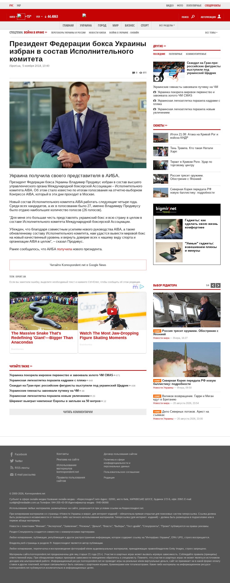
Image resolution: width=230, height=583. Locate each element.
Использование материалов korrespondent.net (68, 469)
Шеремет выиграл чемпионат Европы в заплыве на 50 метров (57, 401)
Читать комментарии (78, 412)
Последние (159, 54)
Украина (86, 25)
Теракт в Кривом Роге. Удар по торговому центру (191, 163)
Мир (116, 25)
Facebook (21, 454)
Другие (158, 46)
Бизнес (130, 25)
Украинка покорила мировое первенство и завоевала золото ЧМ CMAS (64, 375)
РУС (11, 5)
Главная (68, 25)
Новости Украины (163, 387)
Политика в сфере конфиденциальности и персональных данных (117, 463)
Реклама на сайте (68, 459)
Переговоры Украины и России (68, 32)
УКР (19, 5)
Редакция (109, 477)
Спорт (145, 25)
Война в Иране (81, 32)
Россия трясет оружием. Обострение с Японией (186, 177)
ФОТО (180, 5)
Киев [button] (12, 16)
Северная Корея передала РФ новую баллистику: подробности (192, 191)
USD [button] (38, 16)
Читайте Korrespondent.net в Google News (78, 265)
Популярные (175, 54)
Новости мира (161, 338)
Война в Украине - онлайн (124, 32)
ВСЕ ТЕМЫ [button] (210, 32)
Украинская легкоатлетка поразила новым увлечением (52, 396)
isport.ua (20, 276)
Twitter (19, 461)
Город (102, 25)
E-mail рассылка (25, 474)
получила (64, 249)
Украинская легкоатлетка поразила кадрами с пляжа (51, 380)
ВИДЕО (170, 5)
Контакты (63, 454)
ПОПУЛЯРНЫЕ (193, 5)
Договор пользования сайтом (120, 454)
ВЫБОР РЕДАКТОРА (165, 285)
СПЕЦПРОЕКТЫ (213, 5)
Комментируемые (196, 54)
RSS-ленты (22, 467)
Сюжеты (158, 125)
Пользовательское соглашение (121, 472)
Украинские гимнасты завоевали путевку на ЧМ (46, 390)
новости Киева (97, 32)
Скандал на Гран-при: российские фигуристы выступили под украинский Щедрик (72, 385)
